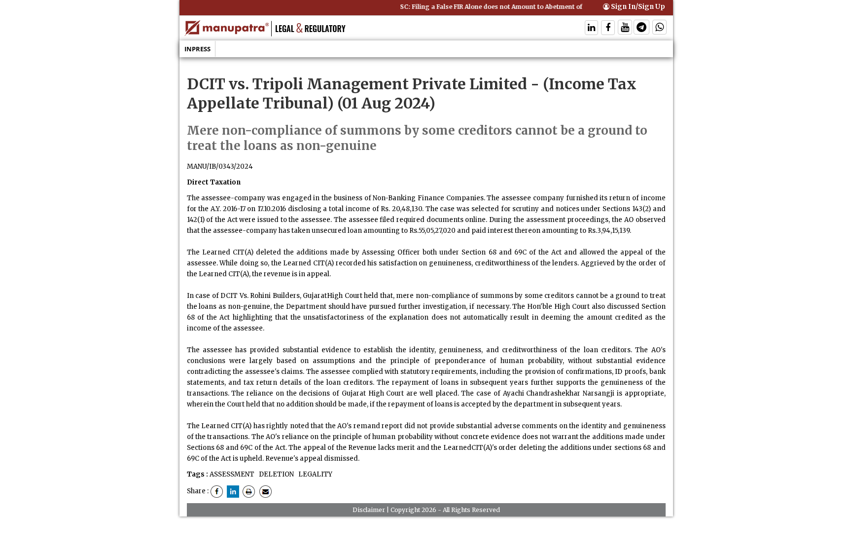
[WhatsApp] (659, 28)
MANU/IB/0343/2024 (220, 166)
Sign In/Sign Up (637, 6)
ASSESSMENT (232, 474)
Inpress (197, 48)
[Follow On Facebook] (608, 28)
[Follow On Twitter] (625, 28)
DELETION (275, 474)
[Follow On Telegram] (641, 28)
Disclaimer (369, 510)
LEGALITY (314, 474)
